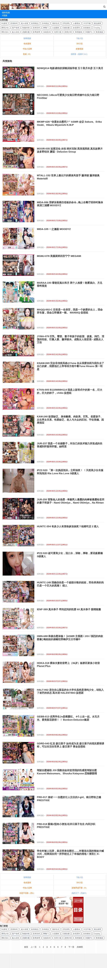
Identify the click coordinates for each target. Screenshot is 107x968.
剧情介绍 (68, 32)
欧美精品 (34, 23)
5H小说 (80, 44)
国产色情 (15, 28)
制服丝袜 (26, 28)
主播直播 (66, 28)
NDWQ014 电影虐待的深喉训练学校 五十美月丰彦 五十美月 (70, 68)
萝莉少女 (5, 28)
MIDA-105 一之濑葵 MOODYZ (54, 229)
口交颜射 (55, 28)
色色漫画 (27, 44)
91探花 (4, 23)
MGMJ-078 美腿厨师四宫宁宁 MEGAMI (59, 256)
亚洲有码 (14, 23)
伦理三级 (57, 32)
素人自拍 (15, 32)
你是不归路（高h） (27, 893)
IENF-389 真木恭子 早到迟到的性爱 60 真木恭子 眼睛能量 (69, 609)
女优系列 (76, 28)
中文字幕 (87, 23)
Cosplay (97, 28)
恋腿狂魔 (26, 32)
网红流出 (5, 32)
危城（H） (27, 54)
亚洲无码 (36, 28)
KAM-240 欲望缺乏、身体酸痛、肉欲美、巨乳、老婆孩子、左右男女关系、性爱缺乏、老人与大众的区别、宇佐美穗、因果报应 (70, 419)
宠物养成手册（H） (80, 888)
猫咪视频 (6, 12)
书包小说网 (27, 49)
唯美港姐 (99, 32)
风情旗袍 (78, 32)
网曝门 (46, 28)
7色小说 (79, 38)
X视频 (4, 15)
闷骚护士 (89, 32)
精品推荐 (97, 23)
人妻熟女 (76, 23)
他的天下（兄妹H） (80, 893)
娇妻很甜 (79, 49)
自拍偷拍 (86, 28)
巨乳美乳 (66, 23)
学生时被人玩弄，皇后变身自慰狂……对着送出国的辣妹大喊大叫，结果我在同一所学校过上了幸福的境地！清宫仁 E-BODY (70, 853)
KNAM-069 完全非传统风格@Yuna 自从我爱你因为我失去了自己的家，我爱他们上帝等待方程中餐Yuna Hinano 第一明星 (70, 366)
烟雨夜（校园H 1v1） (79, 54)
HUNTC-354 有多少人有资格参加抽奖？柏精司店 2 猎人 (68, 526)
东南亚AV (47, 32)
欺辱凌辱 (36, 32)
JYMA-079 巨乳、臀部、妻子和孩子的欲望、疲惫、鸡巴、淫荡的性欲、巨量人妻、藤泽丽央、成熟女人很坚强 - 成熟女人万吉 (70, 339)
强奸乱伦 (55, 23)
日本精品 (45, 23)
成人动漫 (24, 23)
